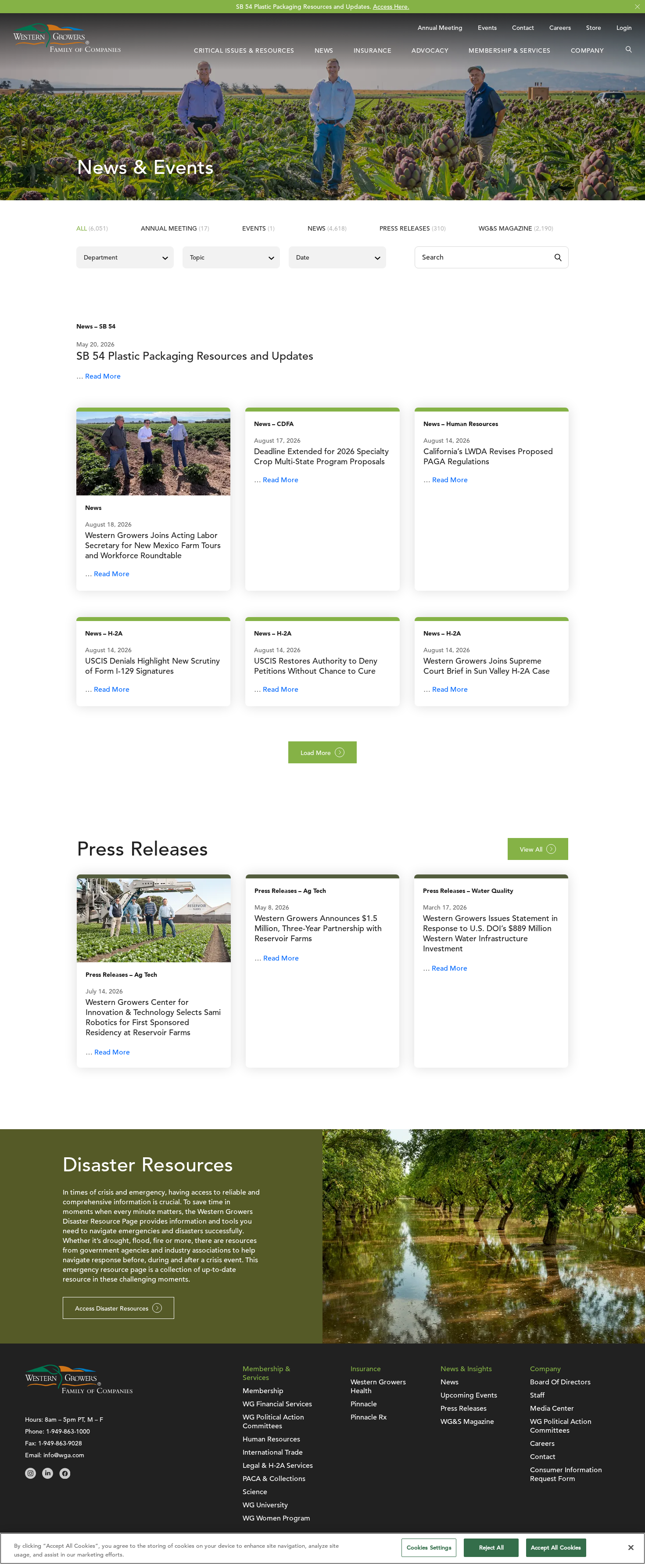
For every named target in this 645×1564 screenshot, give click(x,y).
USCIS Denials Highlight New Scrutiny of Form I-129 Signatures (152, 666)
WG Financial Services (277, 1404)
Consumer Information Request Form (566, 1474)
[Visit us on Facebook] (64, 1477)
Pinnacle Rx (369, 1417)
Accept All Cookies (556, 1547)
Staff (537, 1395)
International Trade (273, 1452)
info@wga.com (63, 1455)
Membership (263, 1391)
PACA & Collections (274, 1478)
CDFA (285, 424)
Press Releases (413, 228)
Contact (523, 28)
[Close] (631, 1547)
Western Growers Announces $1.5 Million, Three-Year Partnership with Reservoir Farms (318, 928)
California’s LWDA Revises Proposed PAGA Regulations (488, 456)
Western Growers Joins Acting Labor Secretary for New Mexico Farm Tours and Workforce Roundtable (153, 545)
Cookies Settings (429, 1547)
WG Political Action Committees (273, 1421)
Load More (316, 753)
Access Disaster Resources (111, 1308)
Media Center (552, 1408)
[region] (322, 1548)
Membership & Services (510, 50)
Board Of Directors (560, 1382)
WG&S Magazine (516, 228)
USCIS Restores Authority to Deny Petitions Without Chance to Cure (315, 666)
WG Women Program (276, 1518)
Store (593, 28)
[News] (153, 452)
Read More (103, 376)
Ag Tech (145, 975)
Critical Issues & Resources (244, 50)
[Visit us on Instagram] (30, 1477)
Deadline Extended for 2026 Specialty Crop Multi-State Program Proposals (321, 456)
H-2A (115, 633)
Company (587, 50)
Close (637, 6)
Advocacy (430, 50)
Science (255, 1492)
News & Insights (466, 1369)
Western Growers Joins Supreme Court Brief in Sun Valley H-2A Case (486, 666)
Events (487, 28)
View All (531, 849)
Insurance (373, 50)
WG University (265, 1505)
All (92, 228)
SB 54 (107, 326)
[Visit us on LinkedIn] (47, 1477)
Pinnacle (364, 1404)
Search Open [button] (629, 50)
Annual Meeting (440, 28)
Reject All (491, 1547)
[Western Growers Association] (67, 49)
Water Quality (492, 891)
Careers (560, 28)
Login (624, 28)
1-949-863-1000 (68, 1431)
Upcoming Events (469, 1395)
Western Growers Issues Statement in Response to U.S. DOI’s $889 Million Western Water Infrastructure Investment (490, 933)
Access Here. (391, 7)
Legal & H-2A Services (278, 1465)
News (324, 50)
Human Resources (472, 424)
